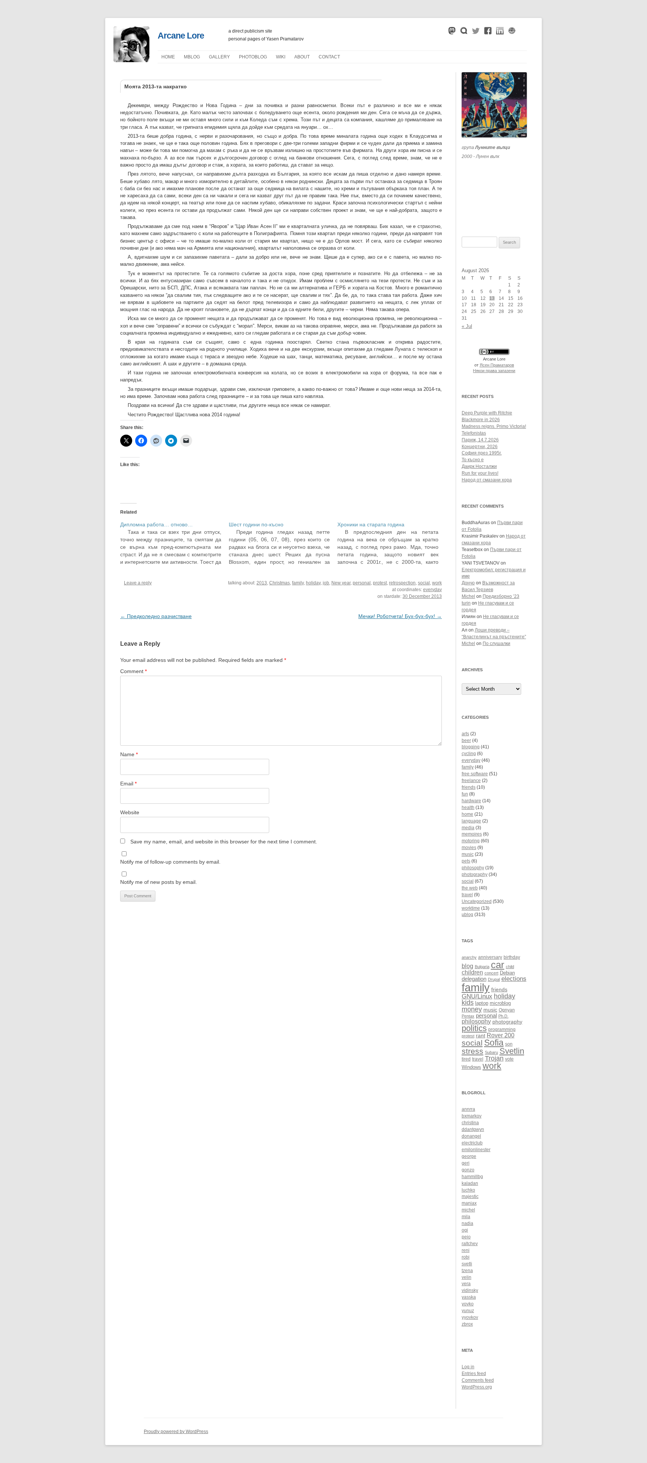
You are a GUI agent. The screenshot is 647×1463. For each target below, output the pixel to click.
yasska (469, 1297)
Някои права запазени (494, 370)
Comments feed (478, 1380)
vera (466, 1283)
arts (465, 734)
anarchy (469, 957)
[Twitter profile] (476, 33)
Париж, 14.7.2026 (480, 440)
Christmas (279, 583)
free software (475, 774)
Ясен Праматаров (497, 365)
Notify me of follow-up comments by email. (170, 862)
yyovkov (470, 1317)
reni (466, 1250)
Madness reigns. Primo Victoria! (494, 426)
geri (466, 1163)
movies (469, 847)
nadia (467, 1223)
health (468, 807)
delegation (474, 979)
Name (129, 754)
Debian (507, 973)
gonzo (468, 1170)
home (467, 814)
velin (466, 1277)
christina (470, 1122)
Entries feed (474, 1373)
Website (129, 812)
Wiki (280, 57)
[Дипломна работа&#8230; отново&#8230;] (174, 543)
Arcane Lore (181, 35)
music (468, 854)
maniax (469, 1203)
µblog (192, 57)
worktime (471, 908)
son (509, 1043)
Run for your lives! (480, 473)
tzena (467, 1270)
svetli (467, 1264)
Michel (468, 596)
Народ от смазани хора (487, 480)
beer (466, 740)
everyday (432, 589)
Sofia (494, 1042)
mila (466, 1216)
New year (340, 583)
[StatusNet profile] (464, 33)
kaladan (470, 1183)
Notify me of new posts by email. (158, 882)
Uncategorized (477, 901)
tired (466, 1058)
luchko (468, 1190)
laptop (481, 1003)
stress (472, 1051)
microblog (500, 1003)
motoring (471, 841)
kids (468, 1002)
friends (469, 787)
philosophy (473, 868)
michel (468, 1210)
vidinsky (470, 1290)
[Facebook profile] (488, 33)
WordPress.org (477, 1387)
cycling (469, 753)
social (424, 583)
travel (467, 894)
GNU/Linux (477, 996)
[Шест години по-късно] (283, 543)
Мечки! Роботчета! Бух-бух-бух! (400, 616)
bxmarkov (472, 1116)
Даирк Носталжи (479, 466)
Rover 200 (500, 1035)
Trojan (494, 1058)
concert (491, 973)
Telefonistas (474, 433)
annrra (468, 1109)
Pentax (468, 1016)
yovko (468, 1304)
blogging (471, 747)
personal (362, 583)
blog (467, 966)
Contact (329, 57)
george (469, 1156)
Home (168, 57)
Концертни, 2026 (480, 446)
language (471, 821)
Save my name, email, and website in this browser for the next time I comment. (223, 842)
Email (128, 784)
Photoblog (253, 57)
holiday (313, 583)
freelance (471, 780)
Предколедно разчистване (156, 616)
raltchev (470, 1243)
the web (470, 888)
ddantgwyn (473, 1129)
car (497, 964)
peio (466, 1237)
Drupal (494, 979)
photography (474, 874)
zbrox (467, 1324)
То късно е (473, 459)
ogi (465, 1230)
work (437, 583)
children (472, 972)
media (468, 827)
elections (513, 978)
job (326, 583)
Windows (471, 1067)
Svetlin (511, 1051)
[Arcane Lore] (131, 60)
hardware (471, 801)
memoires (472, 834)
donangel (471, 1136)
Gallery (219, 57)
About (302, 57)
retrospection (402, 583)
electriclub (472, 1143)
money (472, 1009)
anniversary (490, 957)
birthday (512, 957)
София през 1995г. (482, 453)
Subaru (491, 1052)
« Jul (467, 326)
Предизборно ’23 (501, 596)
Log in (468, 1367)
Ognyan (507, 1009)
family (298, 583)
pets (466, 861)
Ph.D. (503, 1016)
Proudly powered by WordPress (176, 1431)
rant (480, 1035)
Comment (133, 671)
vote (509, 1058)
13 (492, 298)
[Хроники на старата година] (391, 543)
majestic (470, 1196)
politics (474, 1028)
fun (465, 794)
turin (466, 603)
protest (380, 583)
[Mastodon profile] (452, 33)
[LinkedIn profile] (500, 33)
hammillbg (472, 1176)
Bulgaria (482, 966)
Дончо (468, 583)
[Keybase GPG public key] (512, 33)
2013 (261, 583)
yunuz (468, 1310)
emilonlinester (476, 1149)
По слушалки (496, 643)
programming (502, 1029)
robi (466, 1257)
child (510, 966)
